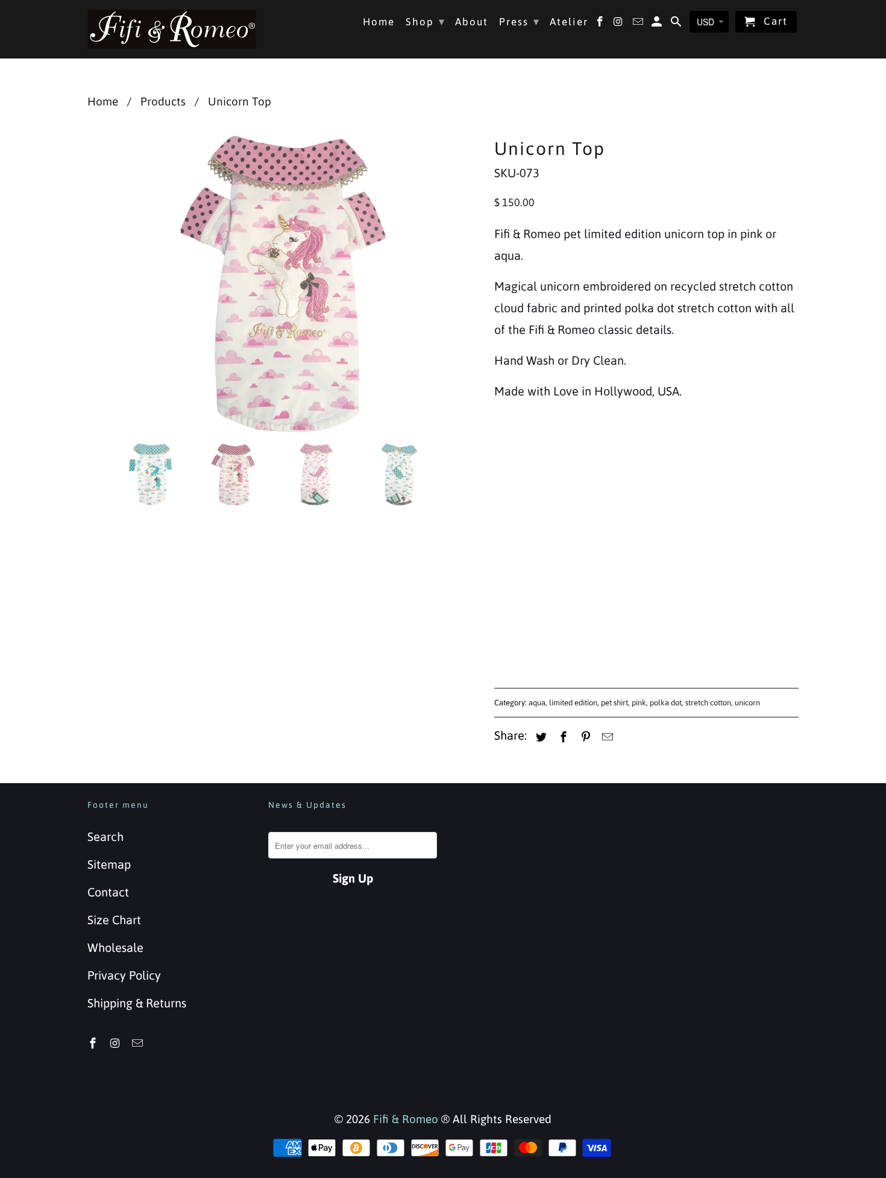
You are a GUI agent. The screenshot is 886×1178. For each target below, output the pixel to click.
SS (543, 476)
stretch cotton (708, 702)
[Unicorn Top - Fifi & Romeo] (284, 283)
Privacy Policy (124, 975)
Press (519, 21)
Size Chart (114, 920)
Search (105, 836)
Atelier (569, 22)
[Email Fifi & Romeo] (138, 1043)
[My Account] (658, 24)
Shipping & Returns (136, 1003)
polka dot (666, 702)
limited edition (573, 702)
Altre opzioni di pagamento (724, 639)
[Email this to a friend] (605, 737)
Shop (425, 21)
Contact (108, 892)
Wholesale (115, 947)
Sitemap (109, 864)
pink (639, 702)
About (471, 22)
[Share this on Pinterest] (584, 737)
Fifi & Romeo (405, 1119)
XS (508, 476)
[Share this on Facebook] (561, 737)
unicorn (747, 702)
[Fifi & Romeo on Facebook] (94, 1043)
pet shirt (614, 702)
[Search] (677, 24)
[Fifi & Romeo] (171, 29)
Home (379, 22)
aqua (537, 702)
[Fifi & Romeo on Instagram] (116, 1043)
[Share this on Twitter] (539, 737)
